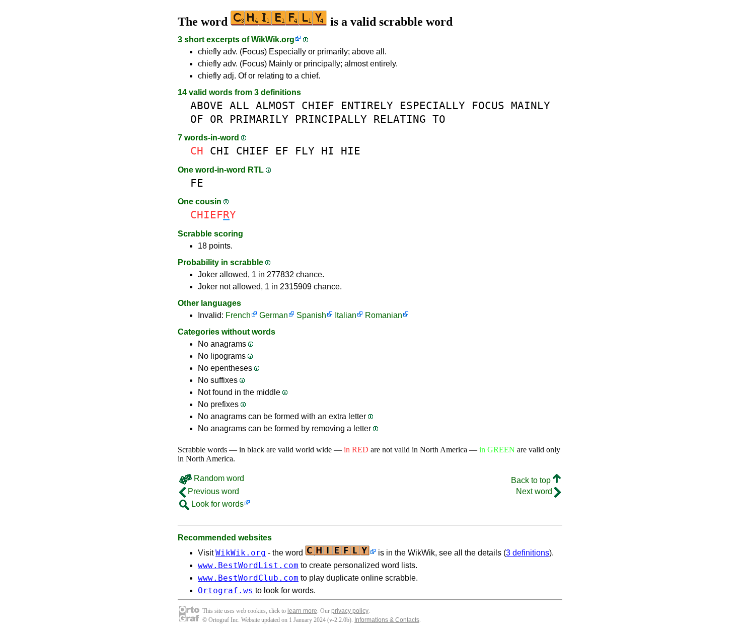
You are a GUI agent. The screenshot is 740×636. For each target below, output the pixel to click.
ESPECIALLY (432, 105)
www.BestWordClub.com (248, 578)
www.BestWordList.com (248, 565)
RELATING (400, 119)
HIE (350, 150)
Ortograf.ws (225, 590)
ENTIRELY (367, 105)
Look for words (216, 504)
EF (281, 150)
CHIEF (318, 105)
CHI (220, 150)
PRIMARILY (259, 119)
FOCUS (488, 105)
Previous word (212, 491)
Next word (535, 491)
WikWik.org (272, 39)
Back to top (532, 480)
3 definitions (527, 552)
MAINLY (530, 105)
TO (439, 119)
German (273, 315)
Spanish (311, 315)
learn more (302, 610)
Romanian (383, 315)
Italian (345, 315)
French (238, 315)
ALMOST (275, 105)
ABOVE (206, 105)
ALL (239, 105)
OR (216, 119)
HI (327, 150)
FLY (305, 150)
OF (196, 119)
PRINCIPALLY (331, 119)
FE (196, 183)
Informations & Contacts (386, 619)
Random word (218, 478)
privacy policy (349, 610)
